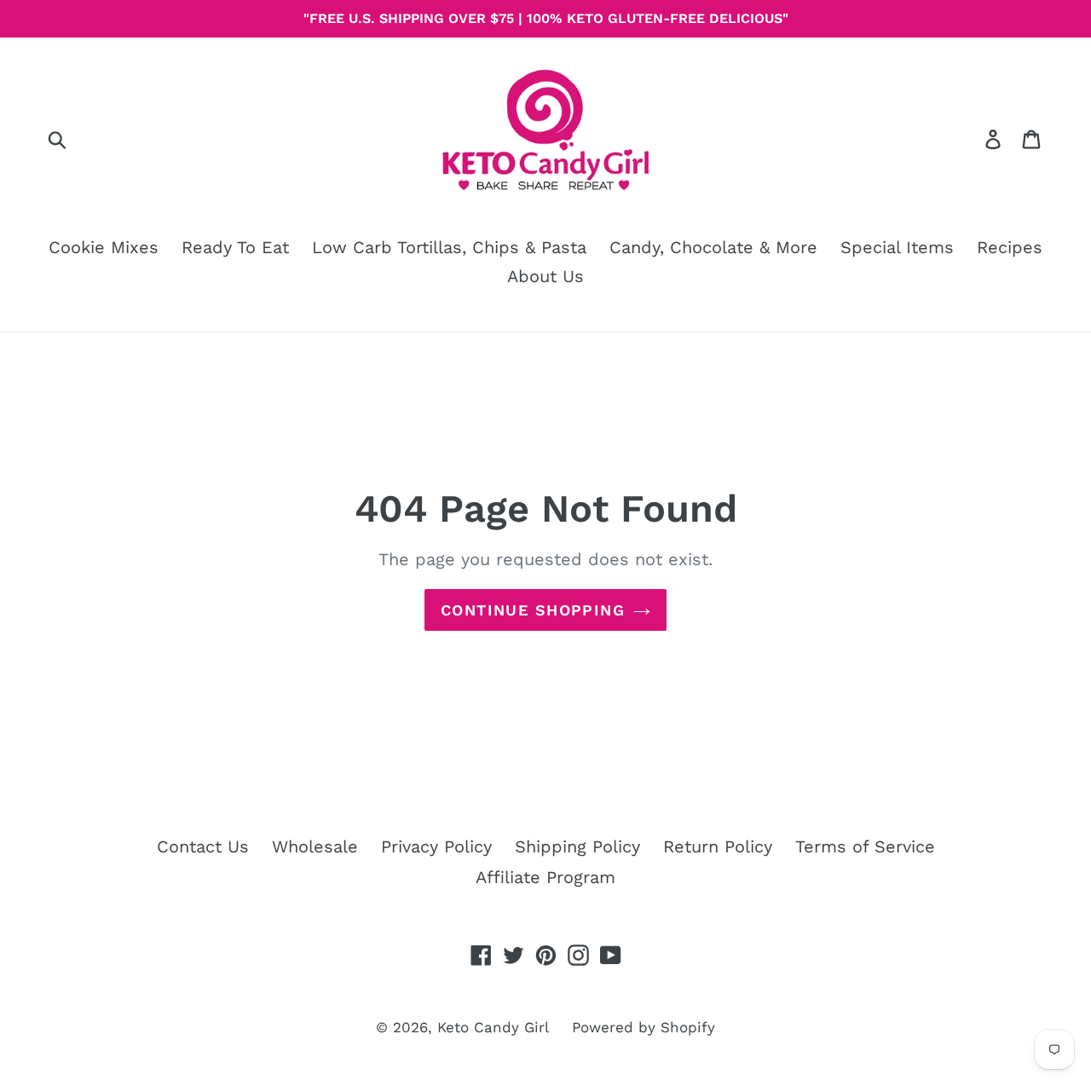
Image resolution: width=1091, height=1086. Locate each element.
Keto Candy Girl (493, 1027)
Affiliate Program (545, 877)
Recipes (1009, 247)
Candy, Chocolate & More (713, 247)
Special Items (897, 247)
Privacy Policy (436, 846)
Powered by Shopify (643, 1027)
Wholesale (315, 846)
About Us (545, 276)
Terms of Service (865, 846)
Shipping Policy (577, 846)
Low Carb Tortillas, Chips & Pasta (449, 247)
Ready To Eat (235, 247)
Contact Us (203, 846)
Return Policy (717, 846)
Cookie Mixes (104, 247)
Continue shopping (533, 610)
